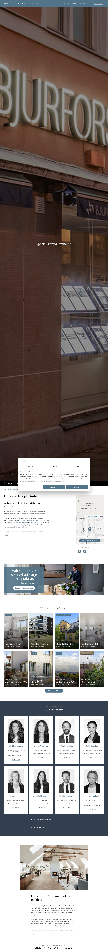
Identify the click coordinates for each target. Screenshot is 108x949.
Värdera (98, 3)
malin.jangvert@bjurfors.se (16, 755)
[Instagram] (84, 551)
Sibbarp (37, 520)
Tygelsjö (9, 522)
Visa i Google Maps (88, 541)
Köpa (17, 3)
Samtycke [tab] (30, 466)
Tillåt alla (76, 487)
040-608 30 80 (84, 512)
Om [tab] (78, 466)
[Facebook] (79, 551)
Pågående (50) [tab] (44, 608)
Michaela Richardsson (41, 796)
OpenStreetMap (93, 516)
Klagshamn (32, 522)
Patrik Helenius (67, 746)
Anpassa (52, 487)
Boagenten (25, 531)
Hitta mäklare (86, 3)
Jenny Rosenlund (92, 796)
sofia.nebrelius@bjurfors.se (92, 753)
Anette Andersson (41, 746)
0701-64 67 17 (66, 808)
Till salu (7, 483)
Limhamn (31, 520)
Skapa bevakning (72, 3)
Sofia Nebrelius (92, 746)
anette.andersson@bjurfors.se (41, 753)
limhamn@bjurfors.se (88, 508)
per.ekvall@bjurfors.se (66, 804)
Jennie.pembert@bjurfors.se (16, 804)
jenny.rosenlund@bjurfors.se (92, 805)
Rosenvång (45, 520)
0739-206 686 (41, 808)
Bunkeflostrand (22, 522)
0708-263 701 (66, 757)
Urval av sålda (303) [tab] (59, 608)
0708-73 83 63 (41, 757)
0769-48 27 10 (92, 757)
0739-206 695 (92, 809)
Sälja (23, 3)
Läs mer (6, 535)
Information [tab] (54, 466)
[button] (90, 529)
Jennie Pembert (16, 796)
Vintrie (15, 522)
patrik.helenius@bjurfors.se (66, 753)
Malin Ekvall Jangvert (16, 746)
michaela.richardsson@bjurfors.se (41, 804)
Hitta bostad (35, 3)
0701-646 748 (16, 808)
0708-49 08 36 (16, 759)
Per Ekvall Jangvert (66, 796)
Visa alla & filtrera (54, 691)
